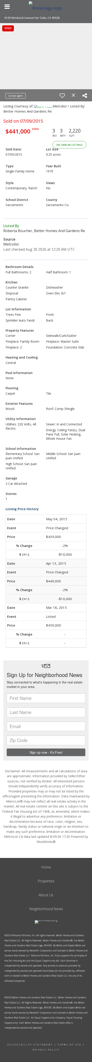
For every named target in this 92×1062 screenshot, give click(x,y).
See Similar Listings (69, 144)
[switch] (62, 95)
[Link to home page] (46, 6)
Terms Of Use (70, 1044)
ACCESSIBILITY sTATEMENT (30, 1044)
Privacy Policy (46, 1049)
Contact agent (15, 95)
